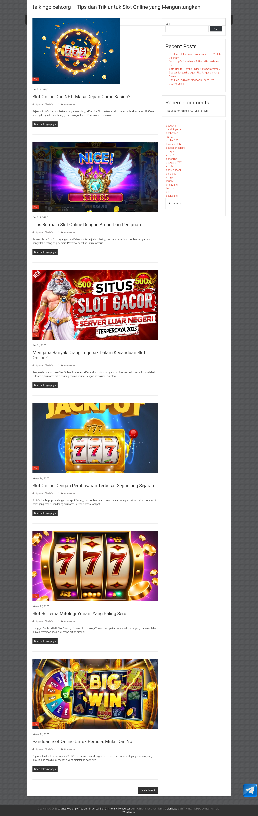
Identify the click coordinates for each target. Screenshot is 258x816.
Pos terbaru (147, 790)
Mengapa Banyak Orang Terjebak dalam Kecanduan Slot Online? (88, 355)
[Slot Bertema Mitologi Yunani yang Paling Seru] (95, 565)
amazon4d (172, 184)
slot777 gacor (173, 170)
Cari (168, 23)
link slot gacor (173, 129)
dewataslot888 (174, 144)
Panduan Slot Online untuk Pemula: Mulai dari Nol (82, 741)
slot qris (170, 151)
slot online (171, 158)
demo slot (171, 188)
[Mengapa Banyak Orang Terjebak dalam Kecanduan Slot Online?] (95, 304)
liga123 (170, 136)
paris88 (170, 181)
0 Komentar (69, 104)
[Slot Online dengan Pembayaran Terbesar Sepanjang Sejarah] (95, 437)
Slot (35, 79)
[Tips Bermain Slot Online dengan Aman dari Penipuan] (95, 176)
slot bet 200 (172, 140)
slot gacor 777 (174, 162)
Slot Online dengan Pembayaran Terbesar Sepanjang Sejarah (93, 485)
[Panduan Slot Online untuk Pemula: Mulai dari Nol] (95, 693)
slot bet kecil (172, 133)
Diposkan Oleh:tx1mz (45, 104)
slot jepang (172, 195)
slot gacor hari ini (175, 147)
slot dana (171, 125)
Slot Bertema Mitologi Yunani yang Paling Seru (79, 613)
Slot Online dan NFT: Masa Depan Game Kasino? (81, 96)
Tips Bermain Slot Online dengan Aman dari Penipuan (86, 224)
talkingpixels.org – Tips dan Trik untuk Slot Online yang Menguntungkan (116, 7)
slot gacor (171, 177)
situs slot (171, 173)
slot (168, 192)
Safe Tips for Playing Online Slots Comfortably (194, 68)
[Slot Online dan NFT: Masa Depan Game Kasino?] (76, 51)
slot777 (170, 155)
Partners (176, 203)
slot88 (169, 166)
